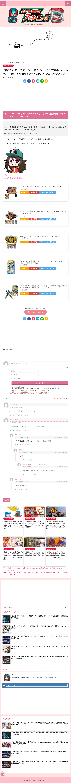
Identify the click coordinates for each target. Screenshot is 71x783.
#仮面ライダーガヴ (48, 127)
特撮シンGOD (24, 437)
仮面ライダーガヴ (8, 349)
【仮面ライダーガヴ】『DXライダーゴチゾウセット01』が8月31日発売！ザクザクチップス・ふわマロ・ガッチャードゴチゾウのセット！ (13, 525)
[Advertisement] (35, 97)
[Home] (35, 22)
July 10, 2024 (32, 133)
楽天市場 (34, 192)
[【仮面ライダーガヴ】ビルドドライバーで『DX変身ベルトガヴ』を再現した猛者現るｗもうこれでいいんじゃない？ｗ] (37, 81)
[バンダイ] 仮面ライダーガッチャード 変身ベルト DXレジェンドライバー (43, 236)
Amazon (24, 192)
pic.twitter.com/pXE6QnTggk (23, 129)
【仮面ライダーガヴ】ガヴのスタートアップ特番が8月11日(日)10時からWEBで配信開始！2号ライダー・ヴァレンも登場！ (55, 554)
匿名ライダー (28, 452)
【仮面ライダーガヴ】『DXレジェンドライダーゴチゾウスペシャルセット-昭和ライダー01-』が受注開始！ (34, 524)
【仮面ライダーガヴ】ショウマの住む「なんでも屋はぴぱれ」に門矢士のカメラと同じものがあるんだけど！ (34, 554)
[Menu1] (35, 3)
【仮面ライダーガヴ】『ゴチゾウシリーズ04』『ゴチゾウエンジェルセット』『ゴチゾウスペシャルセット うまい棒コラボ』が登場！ (13, 555)
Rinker (25, 188)
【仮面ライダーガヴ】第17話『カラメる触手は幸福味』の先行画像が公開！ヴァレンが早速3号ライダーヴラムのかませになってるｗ (55, 525)
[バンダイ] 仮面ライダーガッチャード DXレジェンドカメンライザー (41, 187)
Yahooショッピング (48, 192)
